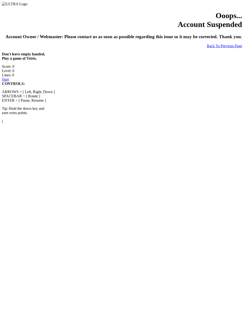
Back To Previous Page (224, 46)
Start (5, 79)
